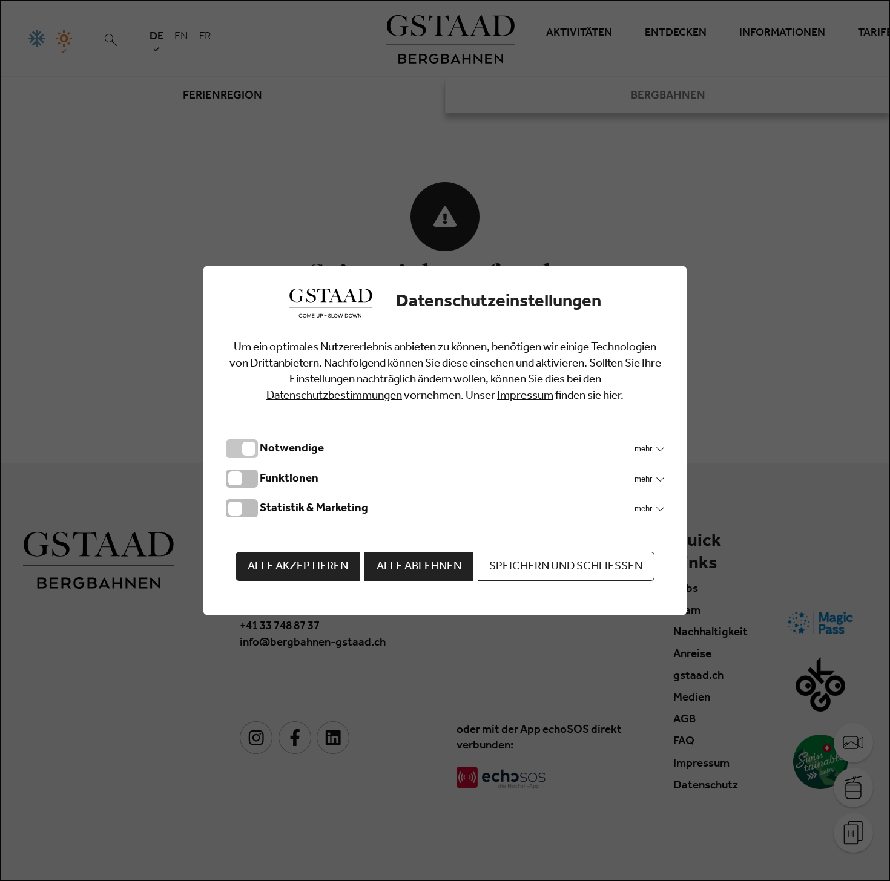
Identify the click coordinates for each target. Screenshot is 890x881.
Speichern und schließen (565, 567)
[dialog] (445, 440)
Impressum (525, 396)
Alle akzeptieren (298, 567)
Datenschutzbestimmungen (334, 396)
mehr (644, 448)
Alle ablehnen (419, 567)
